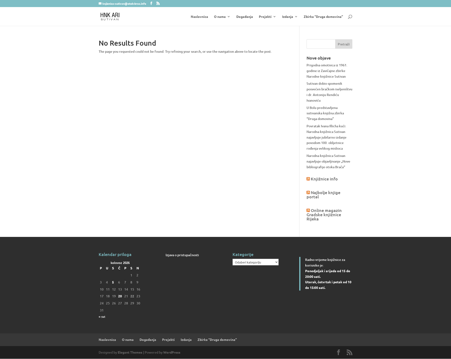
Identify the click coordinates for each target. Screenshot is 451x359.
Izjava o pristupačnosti (182, 255)
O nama (220, 17)
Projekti (265, 17)
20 (120, 296)
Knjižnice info (324, 178)
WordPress (171, 352)
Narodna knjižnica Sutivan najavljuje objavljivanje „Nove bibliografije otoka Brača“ (328, 161)
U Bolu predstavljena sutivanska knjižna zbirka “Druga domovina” (325, 113)
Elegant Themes (130, 352)
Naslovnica (199, 17)
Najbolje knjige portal (323, 194)
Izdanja (287, 17)
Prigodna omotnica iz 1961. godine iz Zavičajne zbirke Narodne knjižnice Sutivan (327, 71)
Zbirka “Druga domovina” (323, 17)
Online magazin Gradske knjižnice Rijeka (324, 214)
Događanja (244, 17)
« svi (102, 316)
